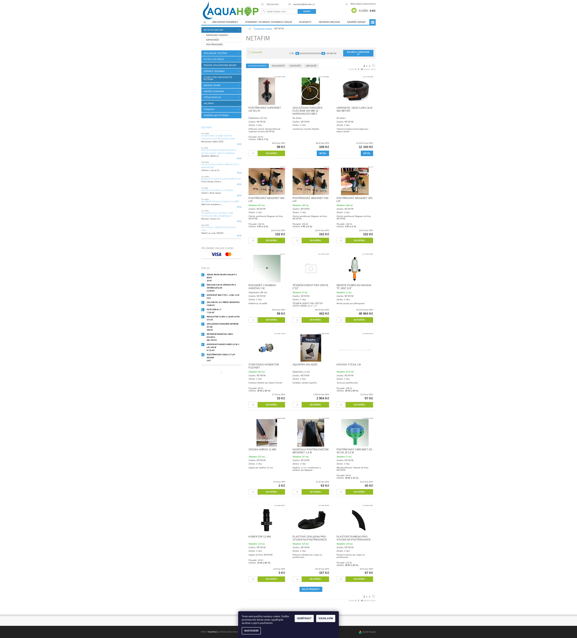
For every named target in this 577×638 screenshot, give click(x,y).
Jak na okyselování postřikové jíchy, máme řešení (220, 166)
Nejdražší (295, 66)
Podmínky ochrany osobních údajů (268, 22)
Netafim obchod (329, 22)
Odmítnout (304, 618)
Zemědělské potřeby (216, 115)
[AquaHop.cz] (230, 10)
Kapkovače (212, 40)
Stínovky (209, 109)
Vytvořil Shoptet (369, 632)
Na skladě (256, 52)
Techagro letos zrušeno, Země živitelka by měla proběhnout (217, 215)
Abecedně (311, 66)
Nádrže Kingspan (214, 91)
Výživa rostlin (212, 97)
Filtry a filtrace (214, 59)
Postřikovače (214, 44)
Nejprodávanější (257, 66)
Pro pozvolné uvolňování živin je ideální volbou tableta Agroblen (218, 152)
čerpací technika (214, 71)
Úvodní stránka (205, 22)
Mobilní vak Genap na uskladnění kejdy (221, 178)
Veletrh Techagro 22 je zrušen (217, 190)
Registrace (369, 4)
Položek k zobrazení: (358, 53)
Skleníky (209, 103)
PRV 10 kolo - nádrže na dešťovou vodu (218, 229)
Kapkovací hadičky (217, 35)
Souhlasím (325, 618)
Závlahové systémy (215, 53)
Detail (323, 153)
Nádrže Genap (356, 22)
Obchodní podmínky (225, 22)
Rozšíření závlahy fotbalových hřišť (220, 201)
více (239, 144)
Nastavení (251, 630)
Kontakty (305, 22)
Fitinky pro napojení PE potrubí (218, 78)
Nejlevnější (278, 66)
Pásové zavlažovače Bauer (220, 65)
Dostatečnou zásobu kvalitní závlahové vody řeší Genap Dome (218, 137)
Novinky (206, 127)
